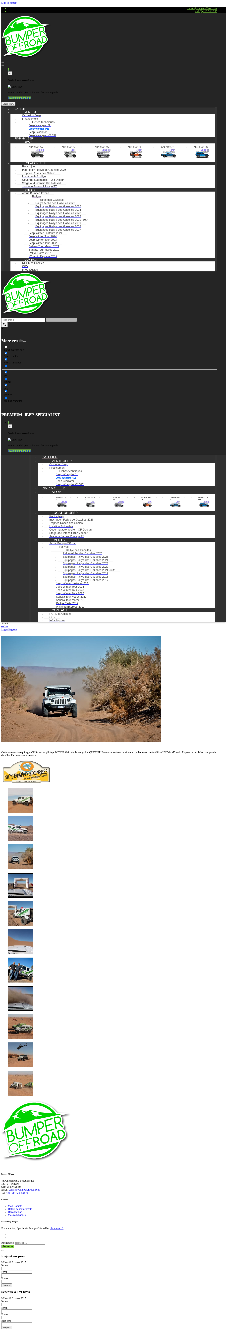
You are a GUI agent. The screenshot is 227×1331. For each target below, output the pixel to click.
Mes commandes (17, 1215)
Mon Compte (15, 1206)
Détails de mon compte (20, 1209)
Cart (5, 626)
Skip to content (9, 2)
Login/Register (9, 629)
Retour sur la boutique (19, 98)
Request (7, 1285)
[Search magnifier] (4, 324)
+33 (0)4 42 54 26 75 (206, 11)
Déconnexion (15, 1212)
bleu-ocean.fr (56, 1228)
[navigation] (109, 190)
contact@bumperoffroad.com (202, 8)
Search (4, 623)
